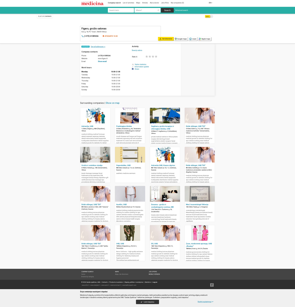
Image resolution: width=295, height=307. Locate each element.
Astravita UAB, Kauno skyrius (163, 165)
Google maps (182, 39)
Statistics (148, 282)
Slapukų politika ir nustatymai (133, 282)
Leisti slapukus (148, 302)
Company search (114, 3)
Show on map (112, 103)
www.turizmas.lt (115, 285)
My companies (177, 3)
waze (194, 39)
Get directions (123, 274)
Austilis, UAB (121, 204)
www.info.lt (85, 285)
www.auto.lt (105, 285)
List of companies (45, 16)
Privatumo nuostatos (116, 282)
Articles (145, 3)
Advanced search (181, 10)
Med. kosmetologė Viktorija (197, 204)
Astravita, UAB (87, 126)
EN (210, 3)
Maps (138, 3)
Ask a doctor (154, 3)
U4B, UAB (120, 244)
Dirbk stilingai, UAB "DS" (195, 126)
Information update (142, 67)
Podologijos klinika (124, 126)
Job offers (165, 3)
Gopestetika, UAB (123, 165)
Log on (155, 282)
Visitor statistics (140, 64)
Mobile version (154, 274)
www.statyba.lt (95, 285)
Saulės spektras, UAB (93, 282)
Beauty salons (137, 50)
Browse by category (87, 276)
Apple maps (206, 39)
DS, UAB (154, 244)
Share (137, 69)
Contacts (105, 282)
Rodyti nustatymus (204, 302)
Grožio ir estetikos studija (91, 165)
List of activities (128, 3)
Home (83, 274)
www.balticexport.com (129, 285)
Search (167, 10)
